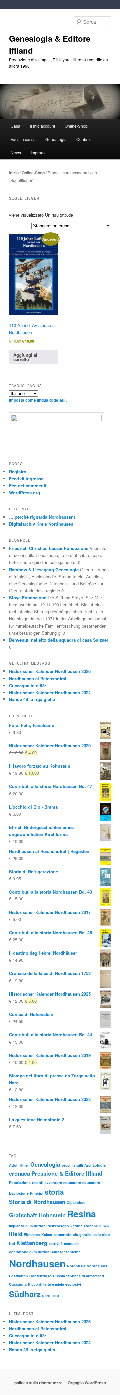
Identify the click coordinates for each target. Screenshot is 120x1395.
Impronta (39, 152)
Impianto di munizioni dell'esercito (39, 1225)
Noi (12, 1243)
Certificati (50, 1295)
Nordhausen (37, 1263)
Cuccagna (18, 1284)
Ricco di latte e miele (46, 1284)
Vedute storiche (84, 1225)
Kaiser (46, 1234)
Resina (81, 1213)
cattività (56, 1243)
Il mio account (42, 126)
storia (54, 1192)
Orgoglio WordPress (87, 1383)
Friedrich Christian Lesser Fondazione (48, 548)
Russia (59, 1275)
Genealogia (45, 1164)
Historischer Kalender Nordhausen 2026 (50, 671)
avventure (53, 1182)
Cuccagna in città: (27, 685)
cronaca (19, 1173)
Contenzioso (40, 1275)
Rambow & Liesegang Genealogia (44, 569)
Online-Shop (33, 173)
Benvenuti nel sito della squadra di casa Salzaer (58, 640)
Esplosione (19, 1193)
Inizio (14, 173)
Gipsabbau (76, 1202)
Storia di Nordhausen (37, 1202)
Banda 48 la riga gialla (32, 699)
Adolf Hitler (19, 1165)
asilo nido (101, 1234)
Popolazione (20, 1182)
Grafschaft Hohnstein (37, 1215)
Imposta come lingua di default (38, 400)
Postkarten (18, 1275)
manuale (71, 1243)
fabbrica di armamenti (85, 1275)
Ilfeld (15, 1234)
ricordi (37, 1182)
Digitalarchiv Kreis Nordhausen (41, 524)
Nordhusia (76, 1265)
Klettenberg (31, 1243)
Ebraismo (32, 1234)
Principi (36, 1193)
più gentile (82, 1234)
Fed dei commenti (27, 485)
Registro (17, 471)
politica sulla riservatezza (38, 1383)
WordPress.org (24, 492)
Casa (15, 126)
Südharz (25, 1293)
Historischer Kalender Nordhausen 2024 (50, 692)
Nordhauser (97, 1265)
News (16, 152)
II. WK (104, 1225)
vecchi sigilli (72, 1165)
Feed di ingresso (26, 478)
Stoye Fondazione (27, 597)
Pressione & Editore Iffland (66, 1173)
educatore (72, 1182)
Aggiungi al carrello (25, 357)
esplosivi (73, 1284)
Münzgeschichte (66, 1251)
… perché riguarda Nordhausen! (42, 517)
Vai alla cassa (23, 139)
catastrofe (62, 1234)
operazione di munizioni (30, 1251)
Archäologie (95, 1165)
